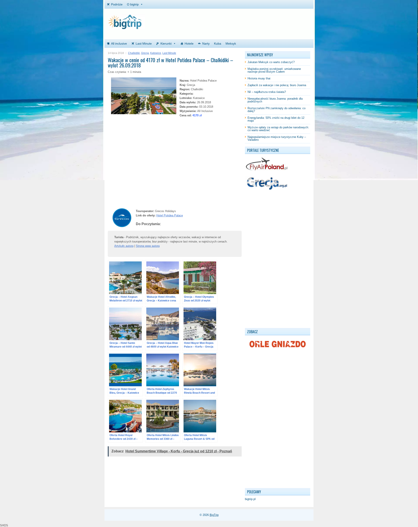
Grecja (145, 53)
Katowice (155, 53)
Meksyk (231, 43)
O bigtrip (133, 4)
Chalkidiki (134, 53)
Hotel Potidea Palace (169, 215)
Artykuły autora (123, 246)
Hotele (189, 43)
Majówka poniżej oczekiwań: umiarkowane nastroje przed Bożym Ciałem (274, 70)
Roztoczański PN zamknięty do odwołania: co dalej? (276, 110)
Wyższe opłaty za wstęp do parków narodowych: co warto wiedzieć (278, 129)
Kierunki (166, 43)
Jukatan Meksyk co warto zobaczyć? (271, 62)
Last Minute (144, 43)
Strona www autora (148, 246)
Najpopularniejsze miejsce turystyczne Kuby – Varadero (277, 138)
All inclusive (119, 43)
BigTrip (214, 515)
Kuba (217, 43)
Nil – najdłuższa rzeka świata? (267, 92)
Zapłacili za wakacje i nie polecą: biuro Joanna (277, 85)
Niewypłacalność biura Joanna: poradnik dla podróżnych (275, 100)
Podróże (117, 4)
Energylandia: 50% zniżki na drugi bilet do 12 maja (276, 119)
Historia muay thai (259, 78)
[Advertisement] (259, 20)
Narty (206, 43)
